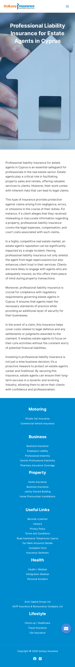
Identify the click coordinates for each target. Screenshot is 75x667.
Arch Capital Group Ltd (37, 601)
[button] (66, 628)
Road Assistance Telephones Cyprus (37, 538)
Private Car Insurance (37, 418)
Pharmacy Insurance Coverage (37, 465)
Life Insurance (37, 632)
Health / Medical (37, 569)
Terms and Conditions (37, 533)
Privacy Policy (37, 528)
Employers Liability (37, 450)
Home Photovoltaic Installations (37, 496)
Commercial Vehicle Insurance (37, 423)
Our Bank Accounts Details (37, 543)
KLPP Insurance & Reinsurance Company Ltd (38, 606)
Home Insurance (37, 481)
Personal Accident (37, 579)
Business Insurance (38, 445)
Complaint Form (37, 547)
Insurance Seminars (37, 552)
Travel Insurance (37, 627)
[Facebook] (34, 658)
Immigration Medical (37, 574)
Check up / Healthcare (37, 622)
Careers (37, 523)
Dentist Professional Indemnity (37, 460)
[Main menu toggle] (67, 6)
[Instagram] (40, 658)
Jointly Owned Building (38, 491)
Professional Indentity (37, 455)
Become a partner (37, 518)
